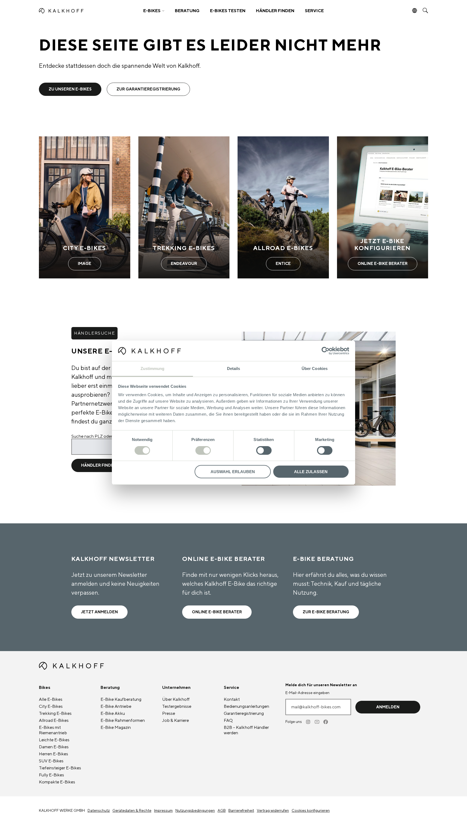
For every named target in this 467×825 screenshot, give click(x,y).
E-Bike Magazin (116, 727)
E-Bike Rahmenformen (123, 720)
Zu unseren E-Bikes (70, 89)
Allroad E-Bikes (54, 720)
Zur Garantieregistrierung (148, 89)
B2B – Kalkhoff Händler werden (246, 730)
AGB (222, 810)
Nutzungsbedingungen (195, 810)
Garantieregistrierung (244, 713)
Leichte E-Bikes (54, 740)
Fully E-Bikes (51, 775)
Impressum (163, 810)
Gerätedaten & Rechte (131, 810)
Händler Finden (99, 465)
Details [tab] (233, 368)
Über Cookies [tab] (315, 368)
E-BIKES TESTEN (227, 11)
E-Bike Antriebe (116, 706)
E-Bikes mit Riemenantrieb (53, 730)
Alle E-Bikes (50, 699)
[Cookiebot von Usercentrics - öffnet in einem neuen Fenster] (325, 351)
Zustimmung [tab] (153, 368)
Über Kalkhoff (176, 699)
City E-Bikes (51, 706)
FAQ (228, 720)
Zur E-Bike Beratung (326, 612)
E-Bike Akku (113, 713)
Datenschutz (99, 810)
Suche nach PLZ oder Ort (95, 436)
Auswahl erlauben (233, 471)
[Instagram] (308, 722)
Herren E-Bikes (53, 754)
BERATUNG (187, 11)
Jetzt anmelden (99, 612)
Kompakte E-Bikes (57, 782)
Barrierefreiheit (241, 810)
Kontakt (232, 699)
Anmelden (387, 707)
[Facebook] (326, 722)
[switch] (203, 450)
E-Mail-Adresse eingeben (307, 693)
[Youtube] (317, 722)
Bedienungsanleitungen (246, 706)
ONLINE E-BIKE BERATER (217, 612)
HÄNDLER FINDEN (275, 11)
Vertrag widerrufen (273, 810)
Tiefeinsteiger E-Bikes (60, 768)
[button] (154, 11)
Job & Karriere (175, 720)
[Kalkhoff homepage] (86, 11)
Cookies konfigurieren (311, 810)
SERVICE (314, 11)
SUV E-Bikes (51, 761)
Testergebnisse (176, 706)
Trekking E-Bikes (55, 713)
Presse (168, 713)
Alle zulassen (311, 471)
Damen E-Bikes (54, 747)
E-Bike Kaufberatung (121, 699)
